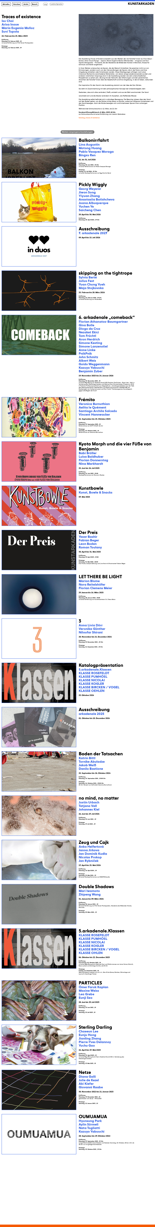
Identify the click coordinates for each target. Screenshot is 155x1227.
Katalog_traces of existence (89, 118)
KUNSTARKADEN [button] (141, 3)
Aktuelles (6, 4)
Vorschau (16, 4)
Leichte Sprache (56, 4)
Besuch (34, 4)
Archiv (26, 4)
